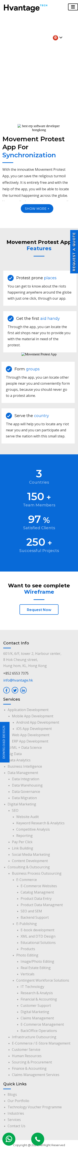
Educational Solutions (38, 942)
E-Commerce (26, 879)
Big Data (15, 753)
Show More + (37, 209)
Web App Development (30, 735)
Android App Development (37, 722)
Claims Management (37, 1018)
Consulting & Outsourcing (29, 867)
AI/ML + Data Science (25, 747)
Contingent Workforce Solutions (42, 980)
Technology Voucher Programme (35, 1107)
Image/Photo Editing (37, 961)
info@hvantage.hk (18, 680)
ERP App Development (30, 741)
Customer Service (26, 1049)
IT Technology (32, 986)
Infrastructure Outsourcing (34, 1037)
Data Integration (25, 779)
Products (28, 948)
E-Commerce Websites (39, 886)
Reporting (24, 835)
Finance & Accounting (29, 1068)
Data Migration (24, 797)
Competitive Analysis (33, 829)
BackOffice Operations (39, 1030)
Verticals (27, 974)
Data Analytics (19, 760)
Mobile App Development (32, 716)
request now (39, 610)
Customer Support (36, 1005)
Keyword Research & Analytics (40, 823)
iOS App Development (34, 728)
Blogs (12, 1094)
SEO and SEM (31, 911)
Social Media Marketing (31, 854)
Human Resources (27, 1055)
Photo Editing (27, 955)
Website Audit (27, 816)
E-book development (37, 930)
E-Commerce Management (42, 1024)
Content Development (30, 860)
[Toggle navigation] (73, 6)
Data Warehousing (27, 785)
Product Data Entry (36, 898)
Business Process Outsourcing (37, 873)
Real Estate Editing (36, 967)
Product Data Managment (42, 904)
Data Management (23, 772)
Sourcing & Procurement (32, 1062)
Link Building (22, 848)
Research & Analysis (37, 993)
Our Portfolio (18, 1100)
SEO (15, 810)
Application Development (28, 709)
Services (14, 1119)
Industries (16, 1113)
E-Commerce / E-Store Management (41, 1043)
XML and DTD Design (38, 936)
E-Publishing (26, 923)
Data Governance (26, 791)
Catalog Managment (37, 892)
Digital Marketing (22, 804)
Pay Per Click (22, 842)
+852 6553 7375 (16, 673)
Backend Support (35, 917)
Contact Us (16, 1126)
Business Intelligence (25, 766)
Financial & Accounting (39, 999)
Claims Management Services (35, 1074)
